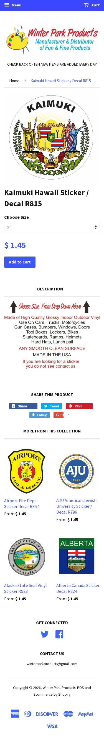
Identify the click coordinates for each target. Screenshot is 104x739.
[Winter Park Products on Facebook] (59, 633)
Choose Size (16, 217)
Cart (95, 5)
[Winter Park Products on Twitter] (44, 633)
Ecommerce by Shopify (52, 694)
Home (14, 80)
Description (50, 289)
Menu (16, 5)
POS (80, 687)
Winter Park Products (59, 687)
